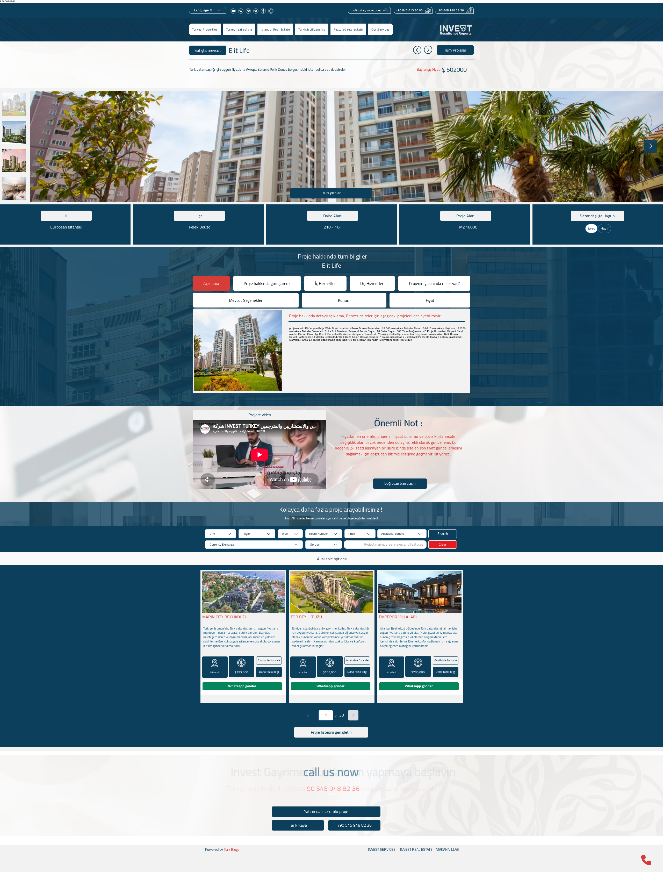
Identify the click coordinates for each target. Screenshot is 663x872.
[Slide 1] (329, 794)
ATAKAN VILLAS (447, 849)
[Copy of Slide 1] (334, 794)
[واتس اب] (240, 11)
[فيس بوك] (263, 11)
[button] (239, 29)
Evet (591, 228)
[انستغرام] (270, 11)
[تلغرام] (248, 11)
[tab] (211, 283)
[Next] (353, 715)
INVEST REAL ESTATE (416, 849)
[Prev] (308, 715)
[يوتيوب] (233, 11)
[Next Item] (650, 146)
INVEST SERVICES (381, 849)
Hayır (605, 228)
